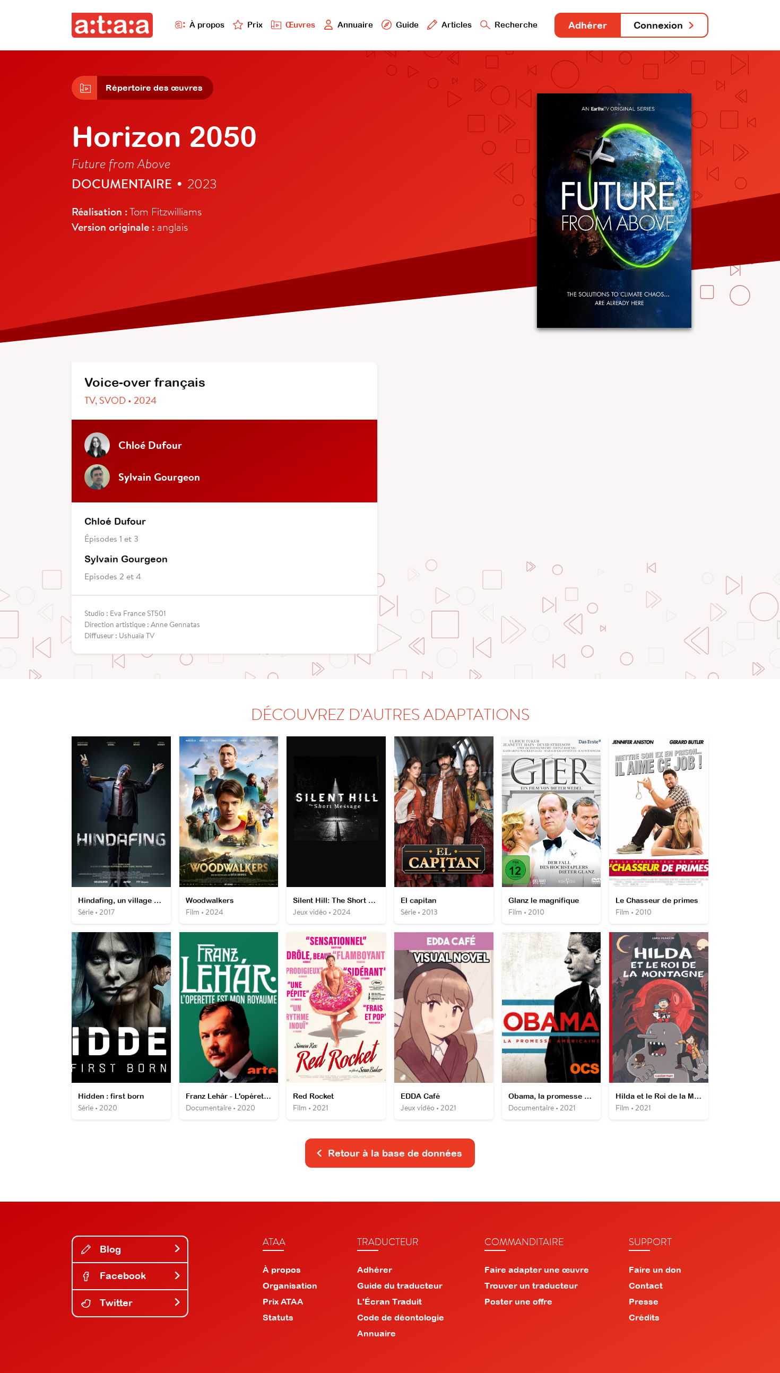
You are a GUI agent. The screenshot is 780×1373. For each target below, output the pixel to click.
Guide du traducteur (400, 1285)
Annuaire (355, 24)
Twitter (115, 1302)
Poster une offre (518, 1301)
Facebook (121, 1275)
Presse (643, 1301)
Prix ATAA (283, 1301)
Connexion (658, 25)
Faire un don (655, 1269)
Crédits (644, 1317)
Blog (109, 1249)
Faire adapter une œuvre (536, 1269)
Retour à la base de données (395, 1153)
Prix (255, 24)
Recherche (516, 24)
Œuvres (300, 24)
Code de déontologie (400, 1317)
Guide (407, 24)
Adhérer (587, 25)
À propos (206, 24)
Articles (456, 24)
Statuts (278, 1317)
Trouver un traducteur (531, 1285)
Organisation (290, 1285)
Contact (646, 1285)
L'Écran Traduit (389, 1301)
